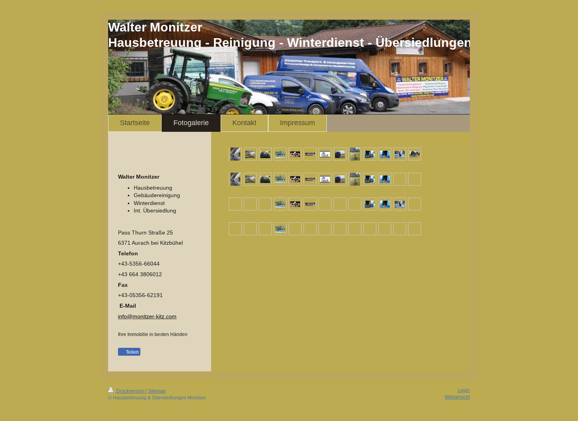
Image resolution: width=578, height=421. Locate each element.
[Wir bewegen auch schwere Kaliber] (370, 154)
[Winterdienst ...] (235, 154)
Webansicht (457, 397)
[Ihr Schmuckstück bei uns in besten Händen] (385, 154)
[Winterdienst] (400, 154)
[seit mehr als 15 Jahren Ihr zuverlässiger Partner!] (310, 154)
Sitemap (157, 391)
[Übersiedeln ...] (280, 154)
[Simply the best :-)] (325, 154)
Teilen (132, 352)
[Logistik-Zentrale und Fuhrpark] (415, 154)
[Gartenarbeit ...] (355, 154)
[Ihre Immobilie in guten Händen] (295, 154)
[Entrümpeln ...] (250, 154)
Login (464, 390)
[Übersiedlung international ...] (340, 154)
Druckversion (130, 391)
